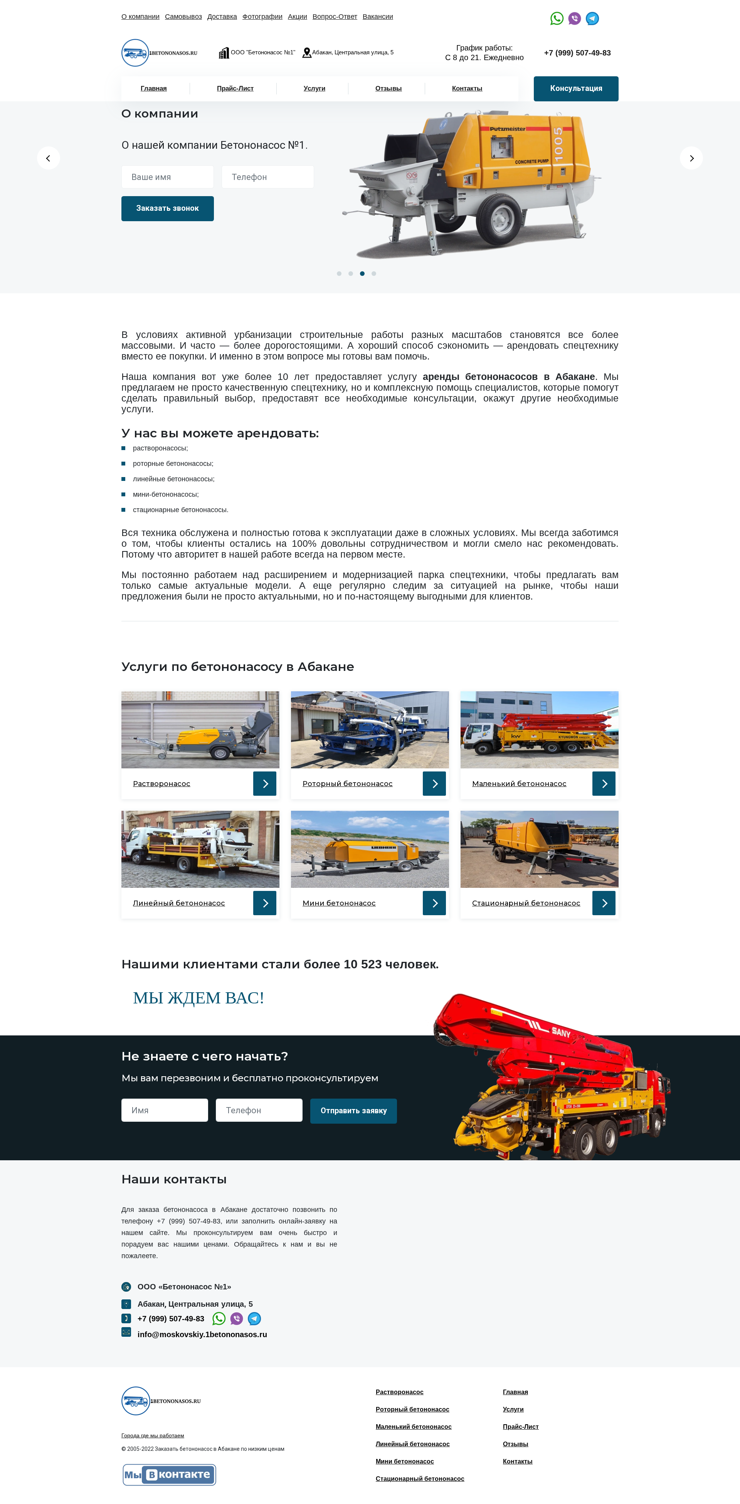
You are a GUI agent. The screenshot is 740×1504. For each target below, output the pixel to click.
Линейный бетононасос (413, 1444)
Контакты (467, 88)
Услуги (314, 88)
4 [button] (374, 273)
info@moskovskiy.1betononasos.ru (202, 1334)
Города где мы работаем (152, 1435)
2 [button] (350, 273)
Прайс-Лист (235, 88)
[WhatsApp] (557, 18)
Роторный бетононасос (412, 1409)
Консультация (576, 88)
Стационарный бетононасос (420, 1478)
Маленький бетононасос (414, 1426)
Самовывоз (183, 16)
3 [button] (362, 273)
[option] (476, 181)
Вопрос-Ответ (335, 16)
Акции (297, 16)
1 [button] (339, 273)
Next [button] (691, 158)
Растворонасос (400, 1392)
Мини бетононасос (405, 1461)
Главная (154, 88)
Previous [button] (48, 158)
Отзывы (388, 88)
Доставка (222, 16)
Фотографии (262, 16)
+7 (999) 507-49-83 (577, 53)
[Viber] (575, 18)
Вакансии (378, 16)
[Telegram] (592, 18)
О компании (140, 16)
